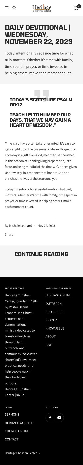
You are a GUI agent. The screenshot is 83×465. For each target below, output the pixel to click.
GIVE (49, 345)
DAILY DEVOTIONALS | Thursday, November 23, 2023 (36, 267)
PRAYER (51, 320)
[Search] (14, 8)
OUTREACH (54, 303)
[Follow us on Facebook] (50, 417)
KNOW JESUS (55, 328)
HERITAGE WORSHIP (19, 423)
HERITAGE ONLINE (58, 295)
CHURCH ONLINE (17, 431)
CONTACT (12, 439)
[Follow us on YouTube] (59, 417)
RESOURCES (54, 312)
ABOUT (51, 336)
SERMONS (12, 414)
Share (9, 234)
